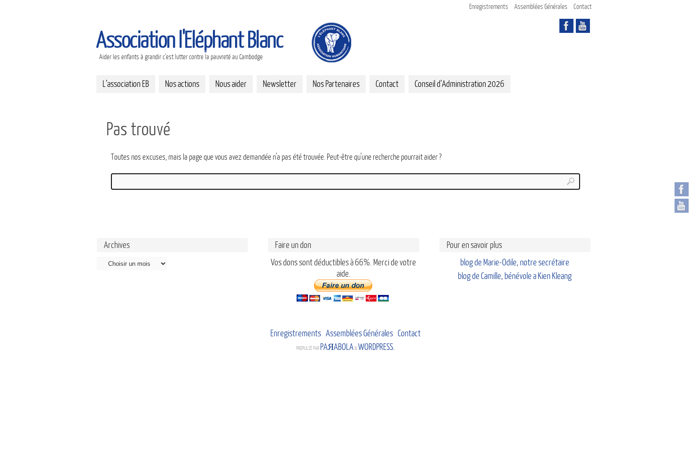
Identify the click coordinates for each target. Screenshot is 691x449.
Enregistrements (488, 7)
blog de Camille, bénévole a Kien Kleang (515, 276)
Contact (582, 7)
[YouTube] (682, 206)
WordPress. (376, 347)
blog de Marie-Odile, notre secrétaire (514, 262)
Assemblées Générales (540, 7)
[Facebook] (682, 189)
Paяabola (336, 347)
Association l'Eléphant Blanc (189, 40)
